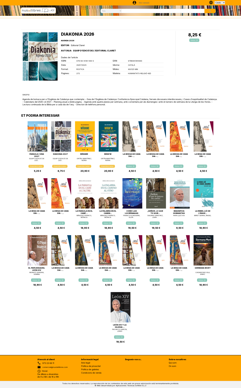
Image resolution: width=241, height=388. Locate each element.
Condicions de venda (91, 372)
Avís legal (85, 362)
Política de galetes (90, 369)
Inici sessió (144, 2)
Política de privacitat (91, 366)
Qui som (173, 362)
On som (172, 366)
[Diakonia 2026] (40, 56)
